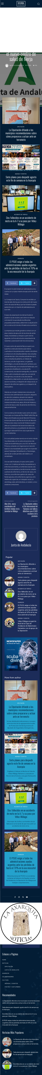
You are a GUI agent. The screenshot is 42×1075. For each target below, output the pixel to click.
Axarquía (13, 39)
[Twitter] (23, 897)
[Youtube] (27, 897)
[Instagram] (19, 897)
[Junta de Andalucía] (7, 65)
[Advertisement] (21, 30)
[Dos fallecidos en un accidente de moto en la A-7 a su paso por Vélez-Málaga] (21, 198)
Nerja (21, 39)
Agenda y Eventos (20, 174)
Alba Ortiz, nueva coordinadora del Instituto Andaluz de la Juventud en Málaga (11, 507)
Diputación (20, 127)
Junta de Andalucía (17, 65)
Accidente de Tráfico (20, 214)
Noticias (29, 39)
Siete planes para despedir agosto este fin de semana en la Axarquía (21, 178)
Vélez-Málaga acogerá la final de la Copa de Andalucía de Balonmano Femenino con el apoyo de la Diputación (27, 626)
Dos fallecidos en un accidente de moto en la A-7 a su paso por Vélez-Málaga (21, 221)
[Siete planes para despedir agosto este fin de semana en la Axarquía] (21, 158)
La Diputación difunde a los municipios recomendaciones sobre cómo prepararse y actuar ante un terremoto (21, 135)
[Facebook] (15, 897)
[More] (34, 283)
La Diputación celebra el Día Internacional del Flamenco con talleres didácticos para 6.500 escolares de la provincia (30, 509)
